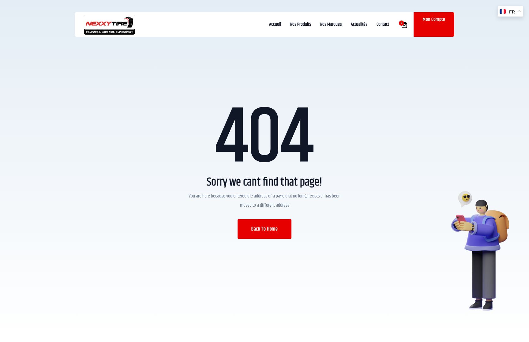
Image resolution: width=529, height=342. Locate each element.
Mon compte (434, 19)
